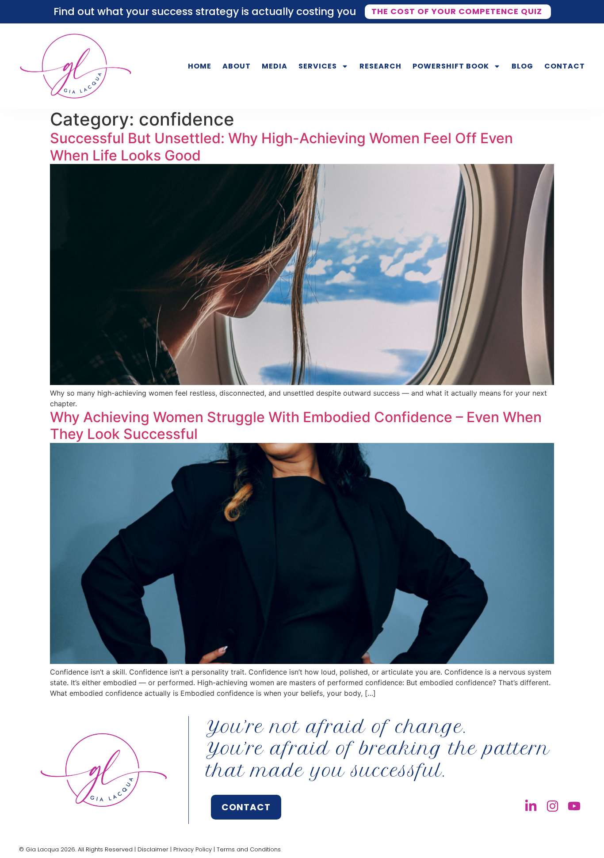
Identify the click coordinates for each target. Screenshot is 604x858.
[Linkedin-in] (530, 806)
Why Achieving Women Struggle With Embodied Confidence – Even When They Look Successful (296, 425)
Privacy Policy (192, 849)
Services (317, 66)
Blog (522, 66)
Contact (564, 66)
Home (199, 66)
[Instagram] (552, 806)
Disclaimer (153, 849)
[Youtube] (574, 806)
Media (274, 66)
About (236, 66)
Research (380, 66)
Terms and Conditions (249, 849)
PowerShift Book (451, 66)
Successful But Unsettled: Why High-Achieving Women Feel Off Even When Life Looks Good (281, 147)
